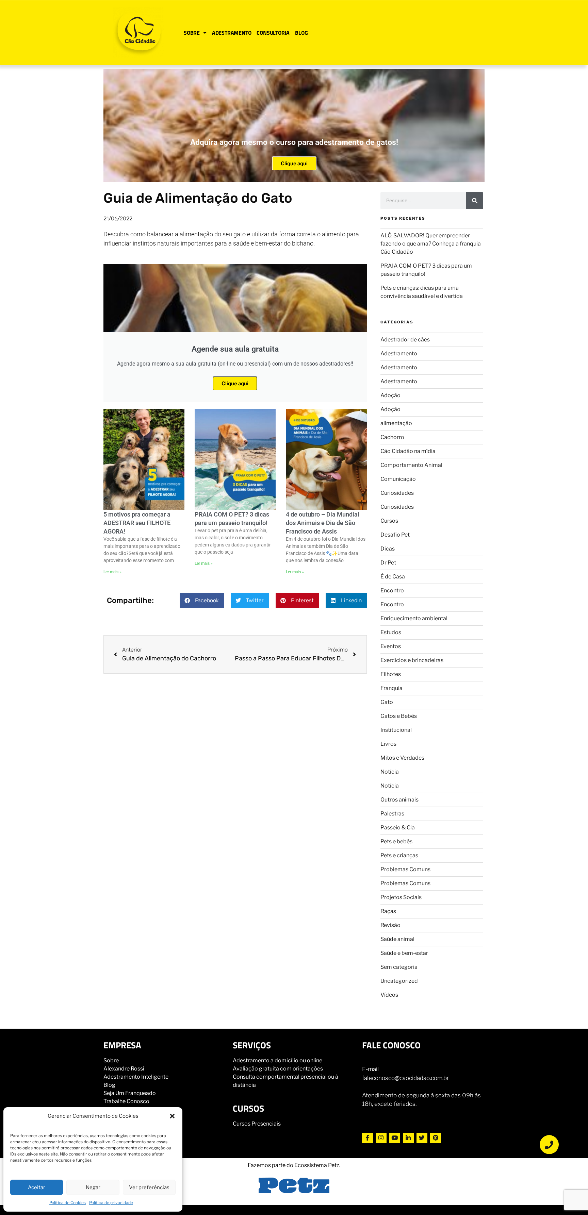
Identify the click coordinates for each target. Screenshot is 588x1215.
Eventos (390, 646)
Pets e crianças (399, 855)
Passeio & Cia (397, 827)
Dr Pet (388, 562)
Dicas (387, 548)
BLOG (301, 33)
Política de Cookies (67, 1202)
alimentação (396, 423)
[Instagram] (381, 1138)
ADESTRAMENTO (231, 33)
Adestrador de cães (405, 339)
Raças (388, 911)
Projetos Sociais (401, 897)
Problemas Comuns (405, 869)
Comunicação (398, 479)
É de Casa (392, 576)
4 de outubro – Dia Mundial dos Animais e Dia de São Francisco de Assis (322, 523)
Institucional (396, 730)
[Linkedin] (408, 1138)
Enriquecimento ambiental (413, 618)
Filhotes (390, 674)
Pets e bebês (396, 841)
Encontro (392, 590)
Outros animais (399, 799)
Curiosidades (397, 493)
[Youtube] (394, 1138)
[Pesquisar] (474, 200)
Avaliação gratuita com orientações (278, 1068)
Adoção (390, 395)
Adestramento (398, 353)
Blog (109, 1085)
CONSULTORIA (273, 33)
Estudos (390, 632)
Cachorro (392, 437)
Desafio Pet (395, 534)
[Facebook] (367, 1138)
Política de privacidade (111, 1202)
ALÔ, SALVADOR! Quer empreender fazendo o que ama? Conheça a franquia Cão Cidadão (430, 243)
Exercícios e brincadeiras (411, 660)
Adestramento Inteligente (135, 1077)
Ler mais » (112, 572)
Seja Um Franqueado (129, 1093)
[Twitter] (421, 1138)
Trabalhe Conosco (126, 1101)
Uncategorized (399, 981)
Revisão (390, 925)
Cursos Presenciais (257, 1123)
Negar (93, 1187)
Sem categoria (399, 967)
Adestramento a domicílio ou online (277, 1060)
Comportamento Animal (411, 465)
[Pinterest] (435, 1138)
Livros (388, 744)
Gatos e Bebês (398, 716)
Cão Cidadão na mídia (408, 451)
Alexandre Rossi (123, 1068)
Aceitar (36, 1187)
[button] (172, 1116)
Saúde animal (397, 939)
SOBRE (192, 33)
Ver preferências (149, 1187)
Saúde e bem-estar (404, 953)
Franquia (391, 688)
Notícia (389, 772)
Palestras (392, 813)
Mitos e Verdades (402, 758)
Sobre (111, 1060)
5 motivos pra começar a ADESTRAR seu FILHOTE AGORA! (136, 523)
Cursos (389, 521)
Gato (386, 702)
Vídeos (389, 995)
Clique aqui (294, 164)
